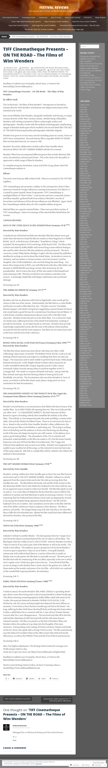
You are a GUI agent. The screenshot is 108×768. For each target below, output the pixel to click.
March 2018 (84, 313)
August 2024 (84, 162)
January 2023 (85, 207)
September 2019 (86, 270)
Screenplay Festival (28, 17)
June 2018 (83, 306)
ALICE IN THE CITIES (57, 70)
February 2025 (85, 147)
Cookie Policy (38, 764)
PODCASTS (88, 17)
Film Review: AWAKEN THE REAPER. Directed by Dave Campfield (90, 59)
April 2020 (84, 256)
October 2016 (85, 353)
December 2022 (85, 209)
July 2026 (83, 107)
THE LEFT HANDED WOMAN (47, 74)
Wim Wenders (54, 76)
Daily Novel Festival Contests (18, 25)
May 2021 (83, 244)
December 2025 (85, 124)
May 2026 (83, 112)
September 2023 (86, 188)
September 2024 (86, 159)
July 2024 (83, 164)
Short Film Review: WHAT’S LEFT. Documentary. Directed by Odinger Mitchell (90, 80)
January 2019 (85, 289)
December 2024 (85, 152)
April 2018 (84, 311)
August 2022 (84, 216)
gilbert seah (22, 72)
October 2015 (85, 381)
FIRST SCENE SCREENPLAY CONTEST (18, 699)
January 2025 (85, 150)
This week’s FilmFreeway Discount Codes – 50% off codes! (80, 25)
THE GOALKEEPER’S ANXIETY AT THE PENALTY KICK (35, 73)
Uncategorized (41, 70)
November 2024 (86, 154)
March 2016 (84, 370)
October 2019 (85, 268)
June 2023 (83, 195)
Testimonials (43, 17)
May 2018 (83, 308)
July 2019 (83, 275)
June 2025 (83, 138)
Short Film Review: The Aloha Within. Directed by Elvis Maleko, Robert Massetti (91, 66)
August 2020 (84, 247)
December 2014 (85, 405)
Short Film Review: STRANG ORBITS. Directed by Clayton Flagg (90, 87)
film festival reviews (61, 68)
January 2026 (85, 121)
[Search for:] (89, 46)
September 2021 (86, 235)
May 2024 (83, 169)
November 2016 (86, 351)
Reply (14, 740)
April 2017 (84, 339)
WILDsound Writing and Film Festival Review (45, 732)
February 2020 (85, 261)
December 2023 (85, 181)
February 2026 (85, 119)
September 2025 (86, 131)
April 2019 (84, 282)
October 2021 (85, 233)
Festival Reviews (54, 7)
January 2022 (85, 228)
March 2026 (84, 117)
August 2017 (84, 329)
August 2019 (84, 273)
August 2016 (84, 358)
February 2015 (85, 400)
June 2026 (83, 110)
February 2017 (85, 344)
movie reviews (31, 72)
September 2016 (86, 355)
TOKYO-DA (14, 76)
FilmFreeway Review (10, 70)
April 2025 (84, 143)
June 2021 (83, 242)
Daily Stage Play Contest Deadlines (44, 25)
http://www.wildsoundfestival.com (24, 668)
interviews (21, 70)
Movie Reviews (100, 17)
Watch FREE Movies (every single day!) (70, 29)
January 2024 (85, 178)
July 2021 (83, 240)
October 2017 (85, 325)
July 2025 (83, 136)
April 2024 (84, 171)
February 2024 (85, 176)
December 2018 (85, 292)
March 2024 (84, 173)
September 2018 (86, 299)
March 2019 (84, 285)
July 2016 (83, 360)
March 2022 (84, 225)
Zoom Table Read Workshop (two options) (26, 21)
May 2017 (83, 337)
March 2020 (84, 259)
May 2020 (83, 254)
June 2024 (83, 166)
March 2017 (84, 341)
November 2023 (86, 183)
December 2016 (85, 348)
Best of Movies (56, 17)
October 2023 (85, 185)
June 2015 (83, 391)
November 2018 (86, 294)
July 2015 (83, 389)
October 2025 (85, 129)
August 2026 (84, 105)
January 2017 (85, 346)
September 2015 (86, 384)
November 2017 (86, 322)
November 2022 (86, 211)
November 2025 (86, 126)
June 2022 (83, 221)
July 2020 (83, 249)
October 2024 (85, 157)
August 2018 (84, 301)
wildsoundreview (20, 726)
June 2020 (83, 251)
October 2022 (85, 214)
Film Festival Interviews (10, 17)
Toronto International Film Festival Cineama (34, 76)
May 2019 (83, 280)
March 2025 (84, 145)
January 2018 (85, 318)
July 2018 (83, 303)
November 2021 (86, 230)
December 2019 (85, 263)
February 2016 (85, 372)
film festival (50, 68)
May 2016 (83, 365)
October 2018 (85, 296)
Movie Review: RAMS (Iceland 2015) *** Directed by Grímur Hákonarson (57, 700)
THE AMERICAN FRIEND (56, 72)
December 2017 (85, 320)
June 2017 (83, 334)
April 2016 (84, 367)
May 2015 (83, 393)
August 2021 (84, 237)
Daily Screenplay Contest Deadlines (56, 21)
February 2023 (85, 204)
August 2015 (84, 386)
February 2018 (85, 315)
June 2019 (83, 277)
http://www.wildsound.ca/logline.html (48, 652)
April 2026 (84, 114)
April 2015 (84, 396)
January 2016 (85, 374)
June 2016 (83, 363)
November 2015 (86, 379)
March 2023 (84, 202)
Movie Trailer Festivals (72, 17)
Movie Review (30, 70)
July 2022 (83, 218)
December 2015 (85, 377)
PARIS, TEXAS (42, 72)
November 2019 (86, 266)
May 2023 (83, 197)
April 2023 (84, 199)
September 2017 (86, 327)
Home (4, 36)
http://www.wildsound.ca (21, 86)
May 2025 (83, 140)
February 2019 (85, 287)
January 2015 (85, 403)
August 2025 (84, 133)
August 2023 (84, 190)
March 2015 (84, 398)
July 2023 (83, 192)
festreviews (25, 68)
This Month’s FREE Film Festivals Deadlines (39, 29)
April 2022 (84, 223)
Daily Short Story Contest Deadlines (84, 21)
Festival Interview (39, 68)
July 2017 (83, 332)
